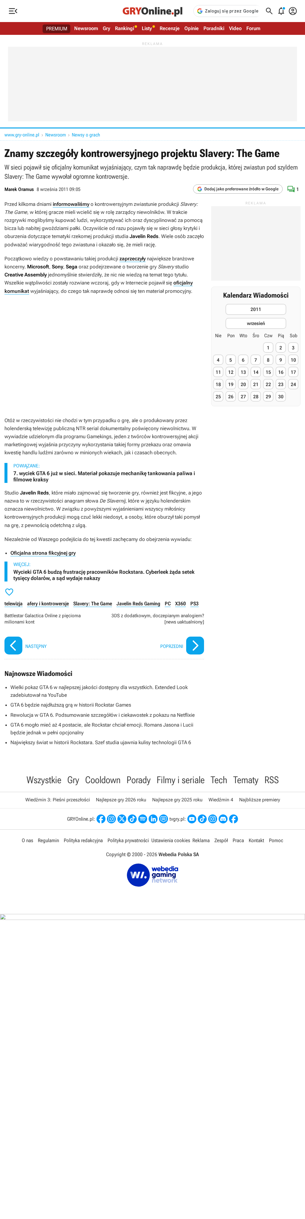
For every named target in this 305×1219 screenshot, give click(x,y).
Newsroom (86, 28)
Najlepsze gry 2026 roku (121, 800)
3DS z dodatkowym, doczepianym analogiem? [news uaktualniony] (155, 634)
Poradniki (213, 28)
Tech (219, 780)
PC (168, 604)
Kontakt (256, 840)
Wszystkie (44, 780)
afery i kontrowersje (48, 604)
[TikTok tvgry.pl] (202, 818)
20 (243, 384)
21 (256, 384)
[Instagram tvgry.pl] (212, 818)
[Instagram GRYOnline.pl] (111, 818)
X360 (180, 604)
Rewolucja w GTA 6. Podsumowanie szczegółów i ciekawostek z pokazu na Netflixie (102, 715)
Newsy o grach (86, 135)
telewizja (13, 604)
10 (293, 360)
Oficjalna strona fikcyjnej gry (43, 553)
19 (231, 384)
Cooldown (103, 780)
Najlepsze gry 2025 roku (177, 800)
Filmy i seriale (181, 780)
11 (218, 372)
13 (243, 372)
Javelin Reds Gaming (138, 604)
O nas (27, 840)
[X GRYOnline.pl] (121, 818)
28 (256, 396)
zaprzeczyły (132, 259)
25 (218, 396)
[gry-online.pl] (152, 11)
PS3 (194, 604)
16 (281, 372)
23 (281, 384)
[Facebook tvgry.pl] (233, 818)
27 (243, 396)
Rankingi (124, 28)
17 (293, 372)
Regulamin (48, 840)
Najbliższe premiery (259, 800)
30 (281, 396)
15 (268, 372)
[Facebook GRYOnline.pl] (101, 818)
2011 (255, 309)
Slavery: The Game (92, 604)
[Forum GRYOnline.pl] (163, 818)
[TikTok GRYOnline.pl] (132, 818)
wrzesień (256, 323)
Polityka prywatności (128, 840)
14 (256, 372)
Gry (106, 28)
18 (218, 384)
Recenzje (170, 28)
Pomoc (276, 840)
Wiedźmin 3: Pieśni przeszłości (57, 800)
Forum (253, 28)
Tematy (246, 780)
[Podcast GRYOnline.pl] (142, 818)
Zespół (221, 840)
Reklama (201, 840)
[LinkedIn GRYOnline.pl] (153, 818)
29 (268, 396)
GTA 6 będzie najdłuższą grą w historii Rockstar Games (70, 705)
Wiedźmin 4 (220, 800)
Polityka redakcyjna (83, 840)
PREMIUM (56, 29)
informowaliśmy (71, 204)
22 (268, 384)
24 (293, 384)
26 (231, 396)
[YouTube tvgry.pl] (191, 818)
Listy (147, 28)
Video (235, 28)
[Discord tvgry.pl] (223, 818)
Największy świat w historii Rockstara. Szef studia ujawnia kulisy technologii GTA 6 (100, 742)
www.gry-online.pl (21, 135)
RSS (271, 780)
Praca (238, 840)
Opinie (191, 28)
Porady (139, 780)
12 (231, 372)
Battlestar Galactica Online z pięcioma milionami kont (52, 634)
